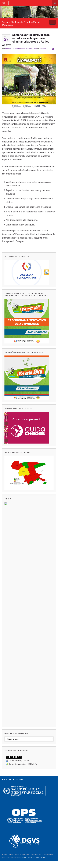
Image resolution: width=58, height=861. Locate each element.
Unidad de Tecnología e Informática (32, 857)
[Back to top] (51, 854)
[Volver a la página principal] (29, 12)
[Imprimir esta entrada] (53, 49)
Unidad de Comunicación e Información (21, 48)
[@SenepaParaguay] (4, 2)
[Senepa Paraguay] (8, 2)
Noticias (43, 48)
